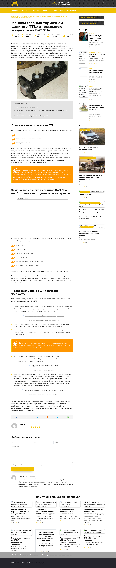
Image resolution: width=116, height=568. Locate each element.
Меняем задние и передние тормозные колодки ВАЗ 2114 (20, 512)
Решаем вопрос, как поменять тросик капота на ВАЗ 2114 (96, 89)
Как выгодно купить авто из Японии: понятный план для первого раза (90, 177)
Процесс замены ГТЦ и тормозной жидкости (32, 116)
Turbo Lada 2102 (85, 195)
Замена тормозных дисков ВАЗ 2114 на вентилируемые (67, 512)
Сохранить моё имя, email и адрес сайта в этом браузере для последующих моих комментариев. (41, 464)
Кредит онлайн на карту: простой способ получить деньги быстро (95, 38)
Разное (54, 10)
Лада (45, 10)
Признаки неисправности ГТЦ (27, 108)
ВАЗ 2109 (15, 10)
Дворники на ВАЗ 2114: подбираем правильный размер (89, 233)
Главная (13, 16)
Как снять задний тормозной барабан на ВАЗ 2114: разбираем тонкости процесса (46, 536)
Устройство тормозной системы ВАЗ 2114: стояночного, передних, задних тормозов (94, 513)
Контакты (24, 555)
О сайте (15, 555)
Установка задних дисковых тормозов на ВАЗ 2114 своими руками (45, 512)
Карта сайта (34, 555)
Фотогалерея (72, 10)
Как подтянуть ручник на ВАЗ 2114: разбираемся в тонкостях (20, 541)
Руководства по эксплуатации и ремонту (58, 555)
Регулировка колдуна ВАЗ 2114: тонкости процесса (93, 538)
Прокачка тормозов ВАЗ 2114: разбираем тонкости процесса (70, 540)
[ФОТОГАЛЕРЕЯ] (92, 144)
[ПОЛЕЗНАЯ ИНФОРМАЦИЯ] (92, 172)
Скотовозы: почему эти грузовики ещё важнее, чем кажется (96, 72)
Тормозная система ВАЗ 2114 (31, 16)
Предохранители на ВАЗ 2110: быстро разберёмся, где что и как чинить (91, 212)
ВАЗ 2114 (35, 10)
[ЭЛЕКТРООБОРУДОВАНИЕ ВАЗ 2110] (92, 206)
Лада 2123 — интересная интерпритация (89, 148)
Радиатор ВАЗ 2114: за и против (97, 55)
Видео (62, 10)
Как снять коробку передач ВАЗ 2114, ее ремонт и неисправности (96, 108)
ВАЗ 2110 (24, 10)
